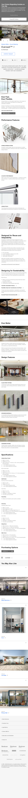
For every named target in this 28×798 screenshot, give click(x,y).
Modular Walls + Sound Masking (9, 44)
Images (5, 60)
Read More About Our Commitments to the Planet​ (11, 287)
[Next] (8, 41)
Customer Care (5, 723)
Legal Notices (5, 727)
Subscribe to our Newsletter (8, 735)
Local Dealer (7, 557)
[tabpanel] (14, 33)
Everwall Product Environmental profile (9, 294)
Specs (15, 60)
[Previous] (3, 41)
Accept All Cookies (14, 19)
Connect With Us (5, 731)
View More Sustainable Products (8, 285)
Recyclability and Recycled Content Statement (10, 264)
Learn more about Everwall (6, 110)
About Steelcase (5, 719)
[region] (14, 11)
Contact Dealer (8, 54)
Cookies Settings (14, 15)
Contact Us (5, 551)
